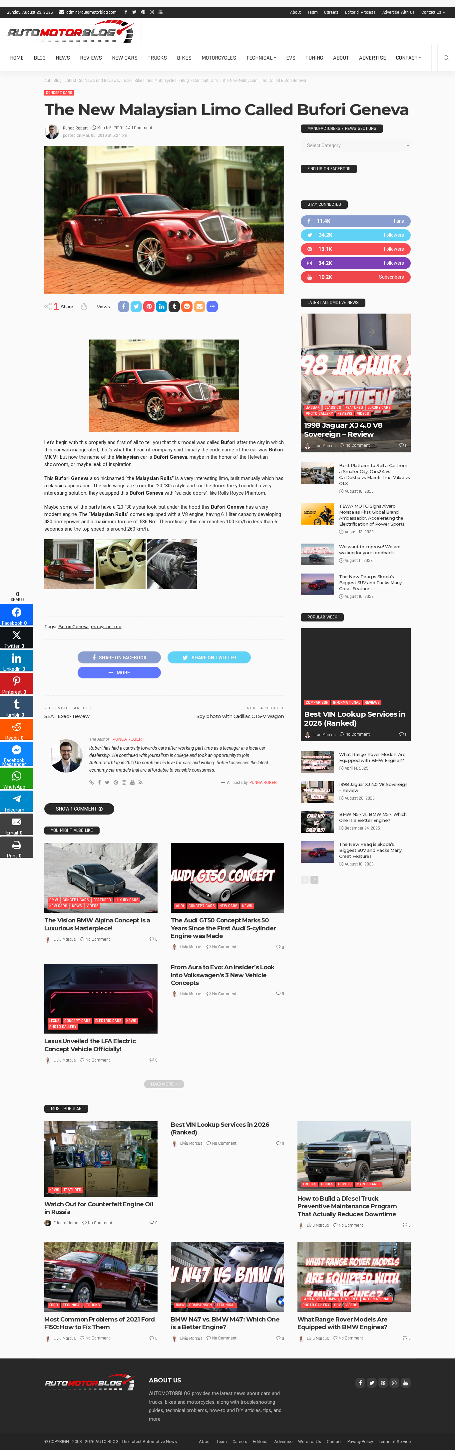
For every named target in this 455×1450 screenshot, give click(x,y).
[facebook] (356, 221)
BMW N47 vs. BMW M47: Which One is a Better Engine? (225, 1323)
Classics (332, 407)
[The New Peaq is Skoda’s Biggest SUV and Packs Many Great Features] (317, 584)
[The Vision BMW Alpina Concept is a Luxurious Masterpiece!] (101, 878)
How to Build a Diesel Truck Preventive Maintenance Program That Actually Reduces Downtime (347, 1206)
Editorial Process (360, 12)
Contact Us (431, 12)
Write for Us (309, 1441)
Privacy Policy (360, 1441)
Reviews (91, 58)
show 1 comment (76, 809)
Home (17, 58)
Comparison (317, 702)
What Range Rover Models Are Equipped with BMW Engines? (342, 1323)
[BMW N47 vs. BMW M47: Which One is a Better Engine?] (227, 1277)
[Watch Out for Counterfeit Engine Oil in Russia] (101, 1159)
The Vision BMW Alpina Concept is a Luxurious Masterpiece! (97, 924)
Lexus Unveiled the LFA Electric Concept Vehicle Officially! (90, 1045)
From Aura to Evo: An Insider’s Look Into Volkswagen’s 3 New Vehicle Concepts (223, 975)
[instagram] (356, 263)
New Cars (125, 58)
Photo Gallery (62, 1026)
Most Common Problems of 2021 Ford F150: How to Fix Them (99, 1323)
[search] (446, 58)
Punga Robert (75, 128)
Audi (180, 905)
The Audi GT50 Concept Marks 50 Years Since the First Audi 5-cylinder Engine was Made (223, 928)
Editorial (260, 1441)
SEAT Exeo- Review (66, 716)
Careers (331, 12)
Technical (259, 58)
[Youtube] (356, 277)
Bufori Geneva (73, 626)
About (295, 12)
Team (312, 12)
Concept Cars (59, 92)
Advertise (372, 58)
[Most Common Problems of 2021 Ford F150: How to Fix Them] (101, 1277)
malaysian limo (106, 626)
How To (345, 1184)
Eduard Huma (66, 1223)
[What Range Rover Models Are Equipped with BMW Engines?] (317, 762)
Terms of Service (395, 1441)
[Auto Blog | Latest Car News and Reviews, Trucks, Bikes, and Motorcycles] (90, 1382)
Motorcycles (219, 58)
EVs (290, 58)
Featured (102, 899)
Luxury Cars (127, 899)
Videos (93, 905)
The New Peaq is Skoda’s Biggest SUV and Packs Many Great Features (370, 582)
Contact (407, 58)
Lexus (54, 1020)
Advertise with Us (398, 12)
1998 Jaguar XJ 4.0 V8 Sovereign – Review (343, 429)
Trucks (157, 58)
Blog (40, 58)
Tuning (314, 58)
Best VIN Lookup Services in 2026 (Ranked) (354, 718)
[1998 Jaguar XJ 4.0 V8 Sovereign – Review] (356, 383)
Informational (346, 702)
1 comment (142, 127)
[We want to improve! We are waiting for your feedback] (317, 554)
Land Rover (312, 1299)
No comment (98, 939)
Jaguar (313, 407)
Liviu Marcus (65, 939)
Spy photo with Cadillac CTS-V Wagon (240, 716)
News (63, 58)
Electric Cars (108, 1020)
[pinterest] (356, 249)
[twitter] (356, 235)
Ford (53, 1305)
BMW (53, 899)
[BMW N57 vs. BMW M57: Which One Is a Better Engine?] (317, 822)
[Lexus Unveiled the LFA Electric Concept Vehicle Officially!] (101, 999)
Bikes (184, 58)
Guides (327, 1184)
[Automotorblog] (71, 31)
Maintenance (368, 1184)
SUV (337, 1305)
